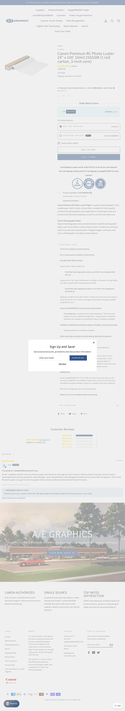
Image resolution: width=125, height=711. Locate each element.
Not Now (62, 364)
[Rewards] (11, 703)
